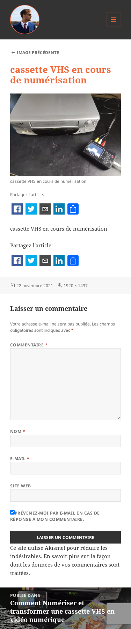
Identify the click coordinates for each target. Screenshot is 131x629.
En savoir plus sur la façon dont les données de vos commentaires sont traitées (64, 564)
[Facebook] (17, 209)
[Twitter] (31, 209)
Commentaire (29, 345)
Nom (17, 431)
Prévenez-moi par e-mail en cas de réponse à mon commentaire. (55, 516)
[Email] (45, 209)
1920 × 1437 (76, 286)
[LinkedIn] (59, 209)
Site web (20, 486)
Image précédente (38, 52)
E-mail (20, 459)
